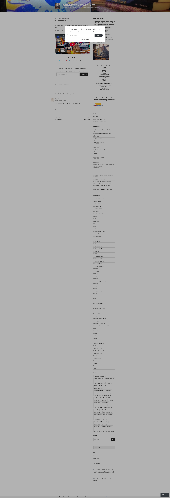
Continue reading (85, 39)
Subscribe (98, 35)
